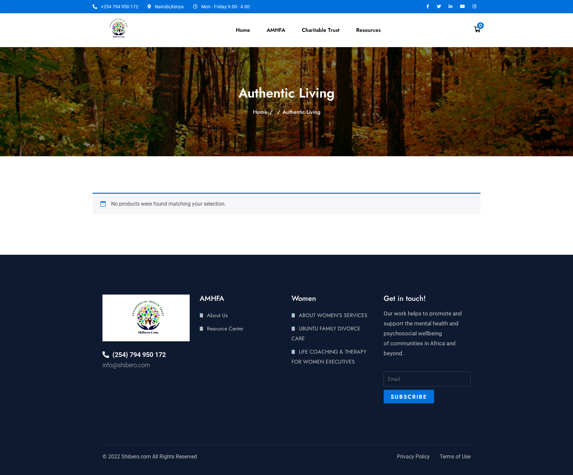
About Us (217, 315)
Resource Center (225, 328)
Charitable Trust (321, 30)
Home (243, 30)
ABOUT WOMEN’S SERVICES (333, 315)
